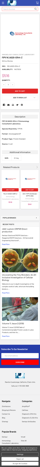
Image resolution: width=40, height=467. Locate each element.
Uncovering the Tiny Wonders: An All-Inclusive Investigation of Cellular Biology (19, 277)
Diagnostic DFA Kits (29, 414)
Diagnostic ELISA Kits (30, 418)
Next (36, 167)
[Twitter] (17, 105)
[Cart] (37, 2)
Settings (20, 454)
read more (5, 244)
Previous (34, 167)
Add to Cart (10, 190)
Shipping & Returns (9, 410)
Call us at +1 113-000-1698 (20, 386)
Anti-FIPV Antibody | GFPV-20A (30, 195)
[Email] (8, 105)
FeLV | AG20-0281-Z (10, 194)
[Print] (13, 105)
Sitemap (5, 421)
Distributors (6, 406)
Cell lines (25, 410)
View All (23, 441)
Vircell (23, 437)
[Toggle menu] (3, 3)
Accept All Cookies (20, 463)
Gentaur (4, 437)
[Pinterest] (22, 105)
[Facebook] (4, 105)
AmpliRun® (26, 406)
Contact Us (6, 414)
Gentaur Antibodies (29, 421)
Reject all (20, 459)
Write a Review (7, 61)
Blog (3, 418)
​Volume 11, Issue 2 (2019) (13, 323)
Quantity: (6, 80)
